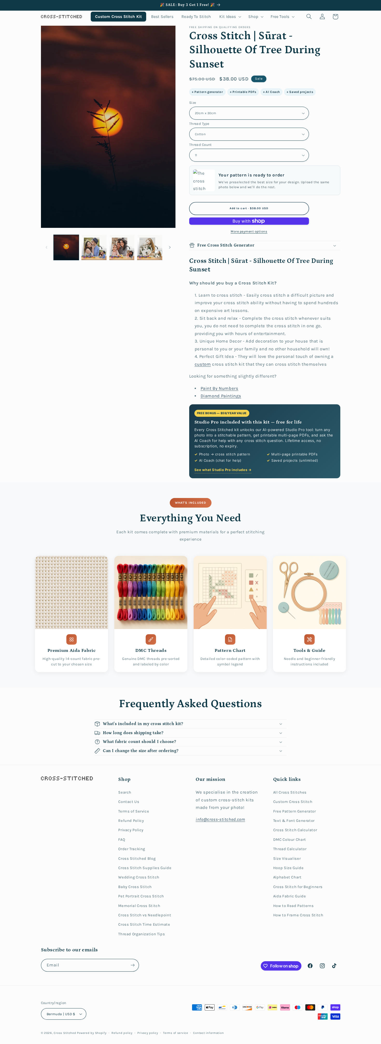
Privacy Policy (131, 830)
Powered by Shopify (91, 1033)
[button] (229, 16)
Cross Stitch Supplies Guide (144, 868)
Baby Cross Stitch (135, 887)
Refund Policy (131, 820)
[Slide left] (46, 247)
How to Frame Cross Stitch (298, 915)
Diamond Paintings (221, 395)
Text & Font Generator (294, 820)
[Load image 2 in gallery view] (94, 247)
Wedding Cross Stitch (138, 877)
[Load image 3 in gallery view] (122, 247)
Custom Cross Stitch (293, 802)
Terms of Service (133, 811)
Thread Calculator (290, 849)
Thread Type (199, 123)
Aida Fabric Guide (289, 896)
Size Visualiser (287, 858)
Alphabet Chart (287, 877)
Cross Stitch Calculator (295, 830)
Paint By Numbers (219, 388)
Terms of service (175, 1033)
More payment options (249, 231)
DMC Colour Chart (289, 839)
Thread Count (200, 144)
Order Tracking (131, 849)
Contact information (208, 1033)
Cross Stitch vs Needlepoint (144, 915)
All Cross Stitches (290, 792)
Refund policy (121, 1033)
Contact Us (128, 802)
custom (203, 364)
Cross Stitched (65, 1033)
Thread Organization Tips (141, 934)
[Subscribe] (132, 965)
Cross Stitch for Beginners (298, 887)
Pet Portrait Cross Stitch (141, 896)
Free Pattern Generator (294, 811)
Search (124, 792)
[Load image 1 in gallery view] (66, 247)
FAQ (121, 839)
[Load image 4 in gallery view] (149, 247)
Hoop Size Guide (288, 868)
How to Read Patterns (293, 906)
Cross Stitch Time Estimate (144, 924)
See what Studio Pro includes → (223, 470)
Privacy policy (147, 1033)
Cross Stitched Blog (137, 858)
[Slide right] (169, 247)
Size (192, 102)
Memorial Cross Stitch (139, 906)
